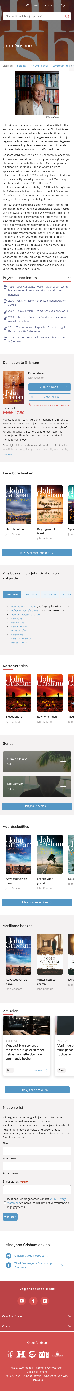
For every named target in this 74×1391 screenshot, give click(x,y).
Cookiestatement (37, 1371)
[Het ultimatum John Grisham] (18, 509)
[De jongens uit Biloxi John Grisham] (49, 511)
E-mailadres (15, 1182)
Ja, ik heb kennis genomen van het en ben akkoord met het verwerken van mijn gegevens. (38, 1203)
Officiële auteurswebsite (29, 1255)
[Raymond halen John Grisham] (49, 699)
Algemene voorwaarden (48, 1367)
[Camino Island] (37, 761)
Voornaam (9, 1158)
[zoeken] (67, 16)
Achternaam (10, 1173)
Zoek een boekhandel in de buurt (51, 405)
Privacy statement (20, 1367)
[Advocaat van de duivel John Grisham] (18, 862)
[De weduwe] (13, 387)
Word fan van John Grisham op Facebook (33, 1265)
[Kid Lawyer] (37, 786)
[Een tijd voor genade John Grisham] (49, 862)
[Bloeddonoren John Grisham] (18, 699)
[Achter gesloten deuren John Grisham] (49, 962)
